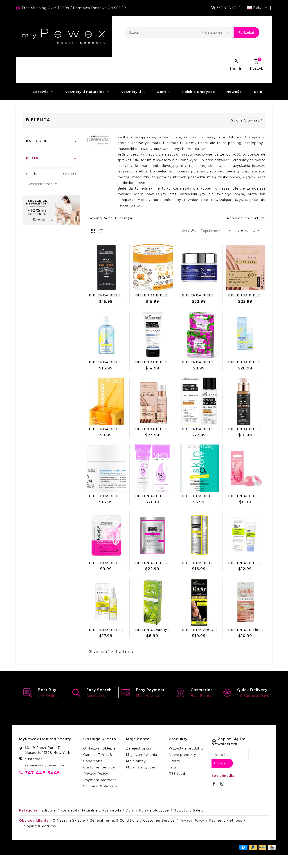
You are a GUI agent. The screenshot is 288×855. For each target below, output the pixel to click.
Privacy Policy (95, 774)
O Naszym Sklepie (99, 748)
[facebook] (215, 783)
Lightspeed (116, 848)
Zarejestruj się (138, 748)
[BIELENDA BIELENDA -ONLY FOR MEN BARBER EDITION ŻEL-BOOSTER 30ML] (246, 401)
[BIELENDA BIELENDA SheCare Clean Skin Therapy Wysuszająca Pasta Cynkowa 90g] (246, 535)
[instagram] (223, 783)
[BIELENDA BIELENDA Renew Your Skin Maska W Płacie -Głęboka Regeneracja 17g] (106, 535)
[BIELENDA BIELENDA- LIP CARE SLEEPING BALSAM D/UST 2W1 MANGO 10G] (106, 401)
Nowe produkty (182, 755)
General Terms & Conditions (97, 758)
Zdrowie (40, 91)
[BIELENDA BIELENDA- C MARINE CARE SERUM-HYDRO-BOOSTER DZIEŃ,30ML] (246, 335)
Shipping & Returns (100, 786)
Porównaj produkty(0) (246, 218)
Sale (258, 91)
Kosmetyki (131, 91)
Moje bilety (136, 761)
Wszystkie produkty (186, 748)
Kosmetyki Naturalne (85, 91)
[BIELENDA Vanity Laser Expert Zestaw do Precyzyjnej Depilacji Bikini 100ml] (199, 602)
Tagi (172, 767)
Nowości (234, 91)
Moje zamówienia (141, 755)
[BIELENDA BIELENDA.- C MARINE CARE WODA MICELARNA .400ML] (106, 335)
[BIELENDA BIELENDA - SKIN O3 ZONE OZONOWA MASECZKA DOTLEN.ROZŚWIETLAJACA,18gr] (199, 468)
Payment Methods (100, 780)
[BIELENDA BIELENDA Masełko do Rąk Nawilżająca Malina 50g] (199, 335)
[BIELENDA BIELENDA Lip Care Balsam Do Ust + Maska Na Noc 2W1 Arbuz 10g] (246, 468)
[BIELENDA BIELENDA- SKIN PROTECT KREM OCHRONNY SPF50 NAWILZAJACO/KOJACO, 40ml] (153, 468)
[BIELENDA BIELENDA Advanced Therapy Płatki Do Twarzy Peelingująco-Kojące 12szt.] (153, 535)
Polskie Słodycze (198, 91)
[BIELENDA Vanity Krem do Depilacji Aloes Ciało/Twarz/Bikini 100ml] (153, 602)
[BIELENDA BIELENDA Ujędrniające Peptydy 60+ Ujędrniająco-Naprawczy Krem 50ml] (246, 268)
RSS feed (177, 774)
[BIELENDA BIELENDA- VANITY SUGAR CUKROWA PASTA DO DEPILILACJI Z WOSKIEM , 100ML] (153, 268)
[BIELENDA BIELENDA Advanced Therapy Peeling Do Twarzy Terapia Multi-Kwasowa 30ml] (199, 535)
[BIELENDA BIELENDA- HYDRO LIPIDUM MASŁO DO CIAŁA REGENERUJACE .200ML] (106, 468)
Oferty (174, 761)
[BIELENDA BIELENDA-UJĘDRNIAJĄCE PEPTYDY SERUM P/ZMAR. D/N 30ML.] (153, 401)
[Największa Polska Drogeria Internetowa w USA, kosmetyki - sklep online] (63, 36)
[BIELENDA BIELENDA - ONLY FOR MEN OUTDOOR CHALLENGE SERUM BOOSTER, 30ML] (199, 401)
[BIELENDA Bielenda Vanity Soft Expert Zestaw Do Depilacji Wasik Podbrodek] (246, 602)
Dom (161, 91)
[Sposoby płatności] (271, 847)
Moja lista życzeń (141, 767)
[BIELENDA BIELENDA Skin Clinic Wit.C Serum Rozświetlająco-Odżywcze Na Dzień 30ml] (106, 602)
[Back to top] (274, 841)
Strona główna (244, 120)
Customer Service (99, 767)
